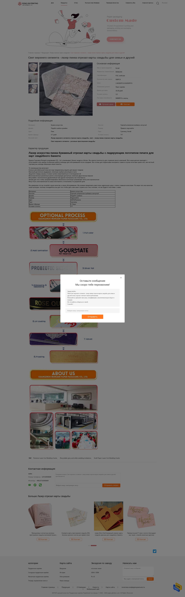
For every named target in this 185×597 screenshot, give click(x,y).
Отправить (92, 317)
